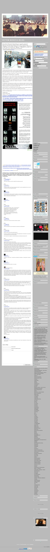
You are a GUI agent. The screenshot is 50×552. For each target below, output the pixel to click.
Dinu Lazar (35, 402)
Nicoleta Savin (36, 445)
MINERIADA (36, 436)
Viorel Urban (36, 489)
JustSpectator (36, 422)
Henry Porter (36, 411)
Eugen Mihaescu (36, 407)
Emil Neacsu (36, 404)
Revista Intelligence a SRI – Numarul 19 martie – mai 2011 (14, 100)
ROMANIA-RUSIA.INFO (37, 462)
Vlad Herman (36, 491)
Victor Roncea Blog (13, 40)
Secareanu (35, 466)
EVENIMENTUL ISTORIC (37, 143)
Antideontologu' (36, 380)
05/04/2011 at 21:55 (6, 192)
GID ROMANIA (36, 409)
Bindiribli (35, 390)
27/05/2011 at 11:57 (6, 279)
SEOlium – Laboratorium (37, 468)
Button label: (35, 65)
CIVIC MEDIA (36, 396)
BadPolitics (35, 386)
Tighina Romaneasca (37, 480)
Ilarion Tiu (35, 414)
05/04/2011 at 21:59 (6, 200)
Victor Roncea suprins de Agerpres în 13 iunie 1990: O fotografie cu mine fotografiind (40, 348)
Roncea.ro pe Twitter (38, 55)
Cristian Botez (36, 397)
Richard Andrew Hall (37, 459)
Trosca (13, 166)
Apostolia (35, 381)
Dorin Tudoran (36, 403)
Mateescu (35, 431)
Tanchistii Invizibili (36, 476)
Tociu (35, 483)
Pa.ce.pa (35, 447)
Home (26, 40)
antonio (7, 191)
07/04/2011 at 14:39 (6, 240)
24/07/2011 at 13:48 (6, 290)
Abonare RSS (40, 51)
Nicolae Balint (36, 444)
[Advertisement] (25, 7)
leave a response (7, 170)
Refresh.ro (35, 456)
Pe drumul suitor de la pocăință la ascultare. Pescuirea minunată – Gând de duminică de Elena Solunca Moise (41, 344)
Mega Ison (35, 432)
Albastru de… (36, 375)
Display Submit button (38, 64)
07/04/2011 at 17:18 (6, 262)
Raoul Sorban (36, 454)
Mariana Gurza (36, 429)
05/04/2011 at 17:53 (6, 185)
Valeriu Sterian (36, 487)
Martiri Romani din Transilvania (38, 430)
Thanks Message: (36, 62)
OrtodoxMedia (36, 446)
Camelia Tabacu (36, 395)
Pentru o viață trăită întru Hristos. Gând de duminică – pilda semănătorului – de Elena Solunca (40, 338)
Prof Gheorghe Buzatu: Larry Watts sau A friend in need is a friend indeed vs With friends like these (16, 168)
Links (44, 40)
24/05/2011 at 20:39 (6, 268)
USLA (15, 166)
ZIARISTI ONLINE (36, 147)
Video (32, 40)
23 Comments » (12, 49)
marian (6, 224)
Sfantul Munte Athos (37, 470)
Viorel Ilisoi (35, 488)
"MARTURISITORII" (36, 369)
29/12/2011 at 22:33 (6, 338)
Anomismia (35, 379)
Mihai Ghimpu (36, 433)
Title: (34, 60)
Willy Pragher (36, 494)
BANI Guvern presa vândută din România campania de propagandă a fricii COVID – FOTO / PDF (40, 357)
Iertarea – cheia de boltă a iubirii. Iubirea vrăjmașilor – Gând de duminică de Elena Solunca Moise (41, 341)
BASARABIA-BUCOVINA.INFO (38, 388)
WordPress (31, 544)
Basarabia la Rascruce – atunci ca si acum (40, 387)
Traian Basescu (10, 166)
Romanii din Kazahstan (37, 463)
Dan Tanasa (36, 400)
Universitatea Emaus (37, 484)
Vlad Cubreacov (36, 490)
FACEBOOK (35, 150)
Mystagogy (35, 441)
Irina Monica (36, 418)
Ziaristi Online (45, 327)
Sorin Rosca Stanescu (37, 474)
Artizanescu (35, 382)
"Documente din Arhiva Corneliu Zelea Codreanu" (41, 368)
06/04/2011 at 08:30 (6, 219)
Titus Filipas (35, 482)
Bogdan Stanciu (36, 394)
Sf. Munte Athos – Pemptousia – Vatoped (39, 469)
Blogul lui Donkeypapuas (37, 393)
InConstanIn (36, 416)
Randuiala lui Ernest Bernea (38, 453)
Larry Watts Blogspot (37, 423)
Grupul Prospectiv (36, 410)
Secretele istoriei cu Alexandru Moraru (39, 467)
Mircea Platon (36, 437)
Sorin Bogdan (36, 473)
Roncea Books (39, 40)
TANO (6, 218)
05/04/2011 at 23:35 (6, 206)
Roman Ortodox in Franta (37, 460)
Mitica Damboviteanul (37, 438)
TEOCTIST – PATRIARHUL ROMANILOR (39, 477)
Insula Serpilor (36, 417)
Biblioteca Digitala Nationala (38, 389)
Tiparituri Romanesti (37, 481)
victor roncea (17, 166)
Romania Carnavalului (37, 461)
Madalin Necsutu (36, 426)
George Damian (36, 408)
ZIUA (29, 40)
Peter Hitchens (36, 448)
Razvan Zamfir (36, 455)
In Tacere (35, 415)
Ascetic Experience (36, 383)
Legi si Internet (36, 424)
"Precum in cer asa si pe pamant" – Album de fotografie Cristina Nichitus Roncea (40, 373)
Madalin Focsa (36, 425)
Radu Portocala (36, 452)
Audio (35, 40)
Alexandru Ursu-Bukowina (37, 376)
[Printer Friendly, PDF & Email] (29, 149)
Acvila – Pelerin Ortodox (37, 374)
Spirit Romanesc (36, 475)
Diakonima (35, 401)
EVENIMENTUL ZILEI (36, 145)
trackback (11, 170)
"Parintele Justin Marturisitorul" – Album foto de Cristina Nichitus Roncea (40, 371)
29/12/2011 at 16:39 (6, 306)
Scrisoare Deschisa (5, 166)
